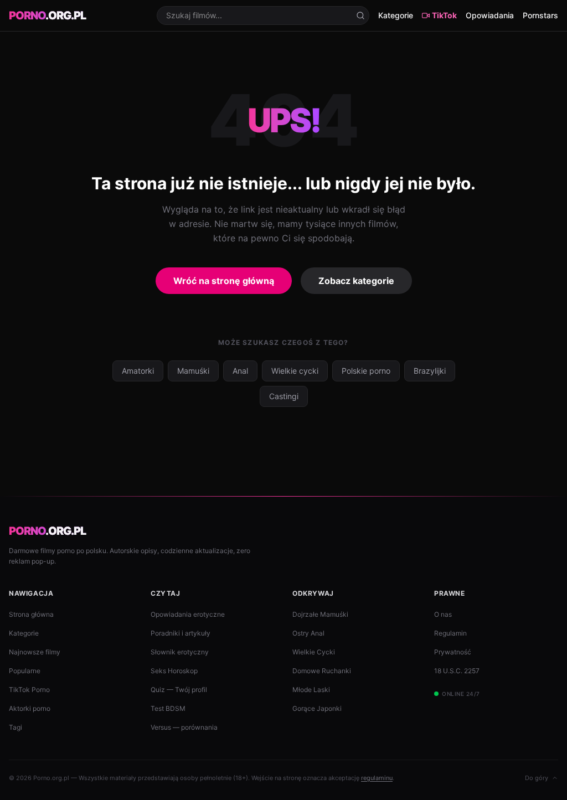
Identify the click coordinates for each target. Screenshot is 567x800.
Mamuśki (193, 370)
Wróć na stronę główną (223, 280)
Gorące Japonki (317, 708)
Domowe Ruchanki (321, 671)
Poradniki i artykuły (180, 633)
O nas (443, 614)
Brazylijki (430, 370)
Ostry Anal (308, 633)
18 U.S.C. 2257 (457, 671)
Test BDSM (168, 708)
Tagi (15, 727)
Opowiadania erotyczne (188, 614)
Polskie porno (366, 370)
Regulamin (450, 633)
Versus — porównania (184, 727)
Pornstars (540, 15)
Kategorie (395, 15)
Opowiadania (490, 15)
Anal (240, 370)
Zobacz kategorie (356, 280)
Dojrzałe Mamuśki (320, 614)
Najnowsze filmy (34, 652)
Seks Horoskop (174, 671)
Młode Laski (311, 689)
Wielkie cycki (294, 370)
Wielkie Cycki (313, 652)
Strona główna (31, 614)
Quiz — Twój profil (179, 689)
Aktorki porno (29, 708)
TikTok (444, 15)
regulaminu (377, 778)
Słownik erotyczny (180, 652)
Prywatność (452, 652)
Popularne (24, 671)
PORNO (47, 15)
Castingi (283, 396)
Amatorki (138, 370)
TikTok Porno (29, 689)
